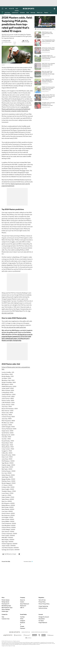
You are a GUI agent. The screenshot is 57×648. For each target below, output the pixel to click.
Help (3, 617)
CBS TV (22, 607)
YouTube (22, 617)
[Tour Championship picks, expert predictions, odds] (37, 42)
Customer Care (5, 619)
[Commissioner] (36, 634)
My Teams (41, 620)
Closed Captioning (43, 606)
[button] (2, 8)
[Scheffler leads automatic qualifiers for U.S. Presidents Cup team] (37, 105)
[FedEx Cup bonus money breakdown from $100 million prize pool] (37, 89)
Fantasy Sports (5, 602)
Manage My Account (44, 617)
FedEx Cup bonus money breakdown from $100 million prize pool (48, 88)
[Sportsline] (17, 635)
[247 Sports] (7, 635)
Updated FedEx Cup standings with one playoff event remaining (48, 57)
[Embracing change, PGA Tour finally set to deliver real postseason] (37, 50)
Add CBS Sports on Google (25, 41)
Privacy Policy (42, 602)
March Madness (6, 609)
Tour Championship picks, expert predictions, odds (48, 40)
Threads (22, 626)
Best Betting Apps (6, 605)
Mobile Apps (5, 611)
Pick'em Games (5, 600)
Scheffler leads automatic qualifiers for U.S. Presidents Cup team (48, 104)
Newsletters (42, 619)
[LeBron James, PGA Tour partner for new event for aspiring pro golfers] (37, 97)
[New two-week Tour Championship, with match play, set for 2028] (37, 74)
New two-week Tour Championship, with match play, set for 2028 (48, 73)
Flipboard (22, 628)
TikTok (21, 619)
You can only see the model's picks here (15, 327)
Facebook (22, 622)
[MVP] (43, 634)
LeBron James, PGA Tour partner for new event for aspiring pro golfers (48, 96)
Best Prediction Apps (7, 607)
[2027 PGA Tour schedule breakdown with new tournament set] (37, 66)
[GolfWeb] (28, 638)
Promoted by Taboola (27, 561)
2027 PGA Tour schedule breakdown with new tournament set (48, 65)
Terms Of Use (42, 600)
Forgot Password (43, 622)
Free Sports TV (5, 604)
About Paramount (24, 604)
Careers (22, 602)
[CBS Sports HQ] (26, 632)
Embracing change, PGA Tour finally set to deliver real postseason (48, 49)
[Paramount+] (26, 635)
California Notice (43, 608)
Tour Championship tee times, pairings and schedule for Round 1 (48, 81)
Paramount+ (23, 605)
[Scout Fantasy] (50, 635)
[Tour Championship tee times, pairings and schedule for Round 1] (37, 82)
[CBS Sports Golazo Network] (40, 632)
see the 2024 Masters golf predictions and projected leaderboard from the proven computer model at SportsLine (16, 109)
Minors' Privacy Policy (44, 604)
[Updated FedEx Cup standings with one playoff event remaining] (37, 58)
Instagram (22, 620)
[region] (45, 22)
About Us (22, 600)
